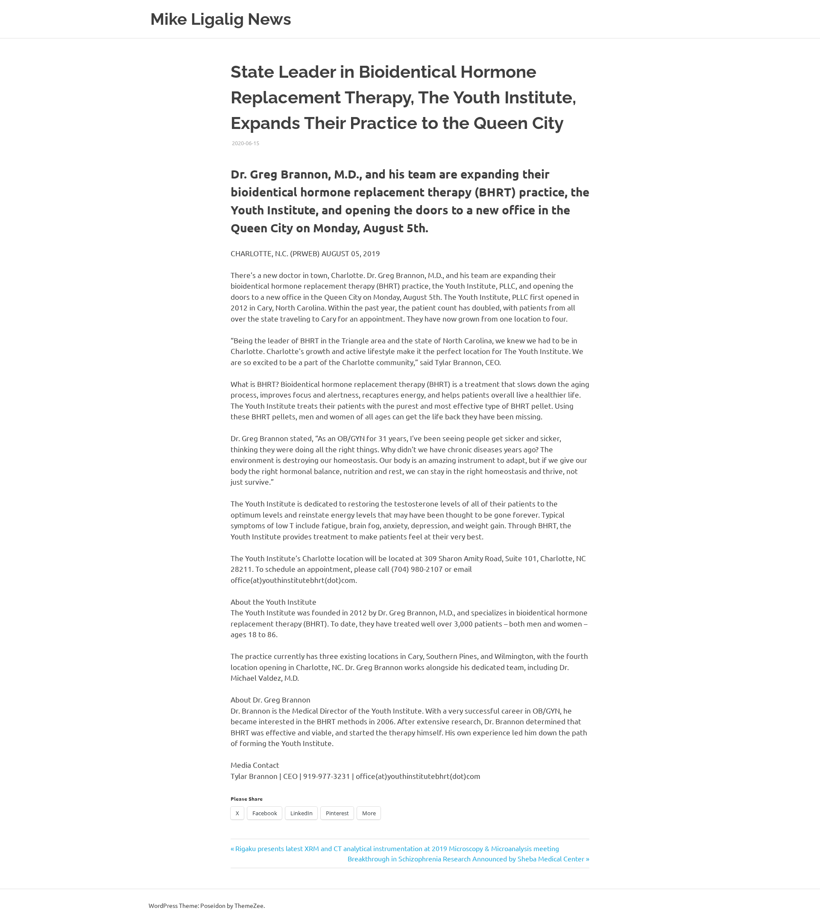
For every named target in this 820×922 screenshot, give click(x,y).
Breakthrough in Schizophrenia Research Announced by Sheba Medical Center (466, 858)
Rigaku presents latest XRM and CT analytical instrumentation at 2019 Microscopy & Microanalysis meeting (397, 848)
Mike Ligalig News (220, 19)
